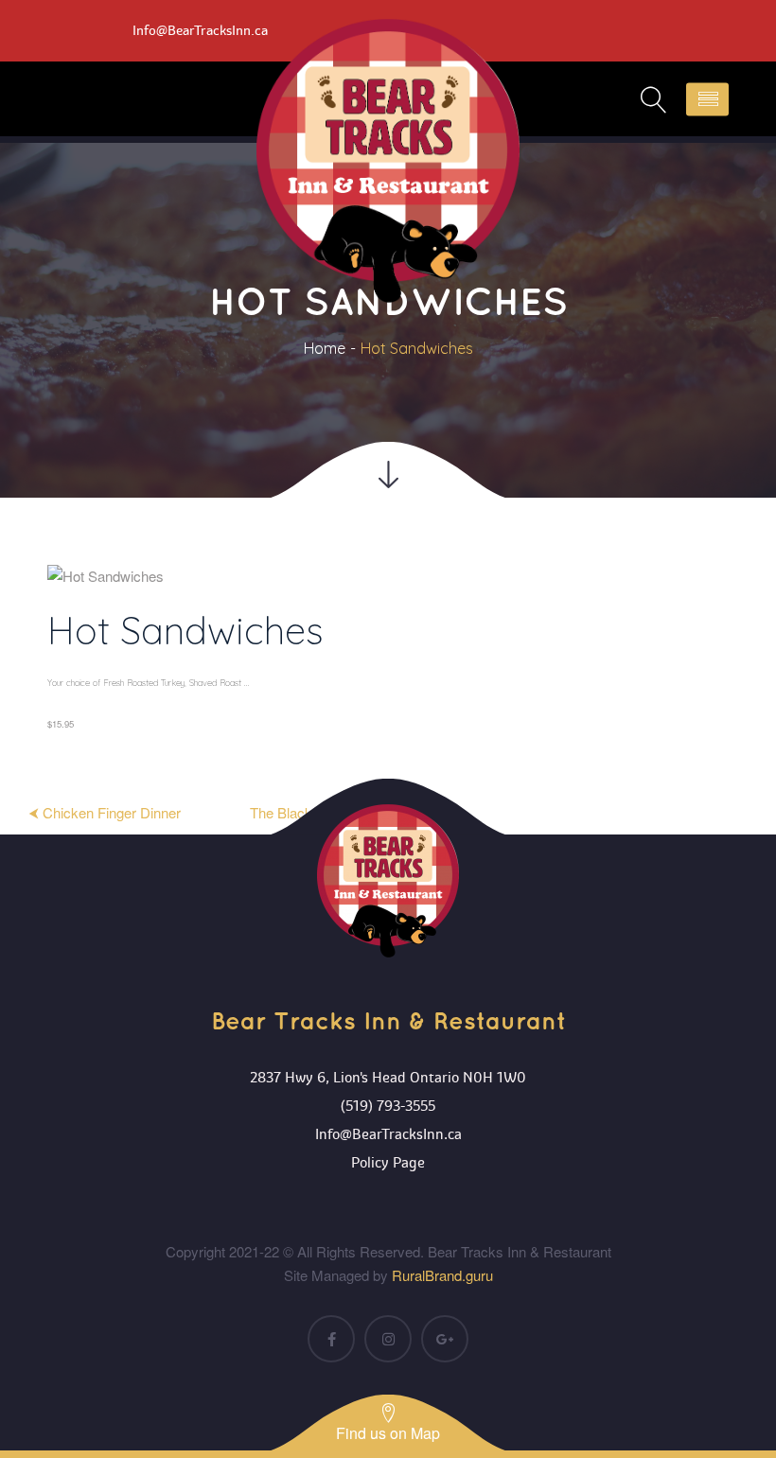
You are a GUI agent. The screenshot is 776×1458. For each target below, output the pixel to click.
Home (324, 348)
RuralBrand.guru (442, 1275)
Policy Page (388, 1162)
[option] (388, 655)
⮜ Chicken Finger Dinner (104, 812)
